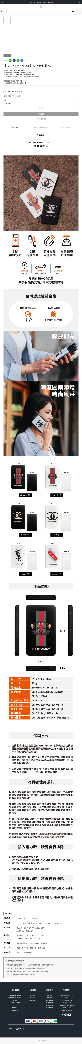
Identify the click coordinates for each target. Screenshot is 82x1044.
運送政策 (49, 998)
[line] (10, 60)
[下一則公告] (79, 2)
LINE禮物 (32, 1000)
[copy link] (21, 60)
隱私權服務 (49, 1000)
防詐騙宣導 (49, 1003)
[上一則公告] (2, 2)
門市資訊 (15, 1008)
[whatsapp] (18, 60)
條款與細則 (49, 1008)
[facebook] (14, 60)
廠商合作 (15, 1010)
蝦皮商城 (32, 995)
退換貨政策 (49, 1005)
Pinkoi (32, 998)
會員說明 (49, 995)
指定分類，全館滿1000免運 (13, 91)
